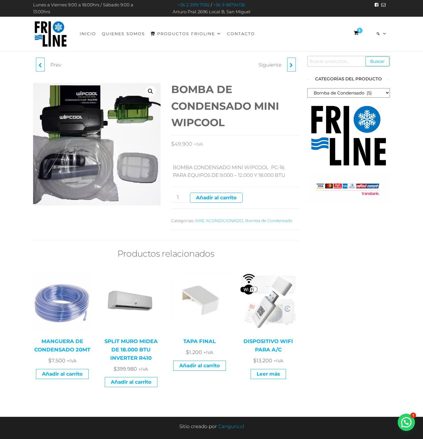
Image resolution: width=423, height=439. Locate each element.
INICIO (88, 33)
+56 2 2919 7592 (193, 4)
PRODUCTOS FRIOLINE (186, 33)
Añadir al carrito (216, 197)
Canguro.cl (231, 426)
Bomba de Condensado (268, 220)
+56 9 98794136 (229, 4)
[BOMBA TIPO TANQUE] (291, 64)
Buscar (377, 61)
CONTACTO (241, 33)
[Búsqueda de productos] (381, 33)
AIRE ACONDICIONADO (219, 220)
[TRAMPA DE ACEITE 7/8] (40, 64)
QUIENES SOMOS (123, 33)
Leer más (268, 374)
